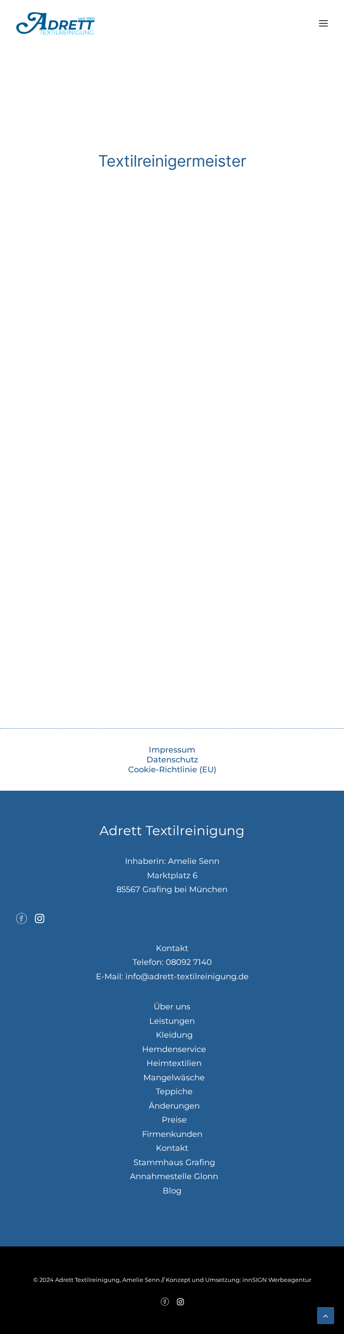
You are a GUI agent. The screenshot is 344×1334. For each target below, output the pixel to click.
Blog (172, 1191)
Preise (174, 1120)
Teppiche (174, 1091)
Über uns (172, 1007)
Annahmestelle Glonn (174, 1176)
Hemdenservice (174, 1049)
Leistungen (172, 1021)
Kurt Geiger (63, 641)
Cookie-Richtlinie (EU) (172, 770)
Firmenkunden (172, 1134)
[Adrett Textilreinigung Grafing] (55, 23)
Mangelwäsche (174, 1078)
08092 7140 (189, 962)
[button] (323, 23)
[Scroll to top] (325, 1315)
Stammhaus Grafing (174, 1162)
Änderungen (174, 1106)
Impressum (172, 750)
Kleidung (174, 1035)
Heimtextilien (174, 1063)
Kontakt (172, 1148)
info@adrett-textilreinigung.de (187, 977)
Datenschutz (172, 760)
